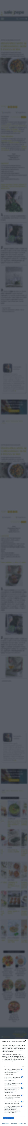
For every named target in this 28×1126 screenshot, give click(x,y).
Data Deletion (5, 1123)
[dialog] (14, 1082)
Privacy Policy (22, 1123)
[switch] (22, 1069)
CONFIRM (8, 1118)
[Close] (25, 1041)
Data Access (14, 1123)
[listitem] (14, 1067)
